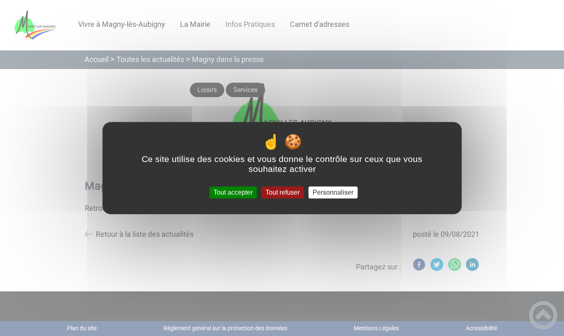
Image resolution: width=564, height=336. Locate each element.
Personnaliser (333, 192)
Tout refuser (282, 192)
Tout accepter (233, 192)
